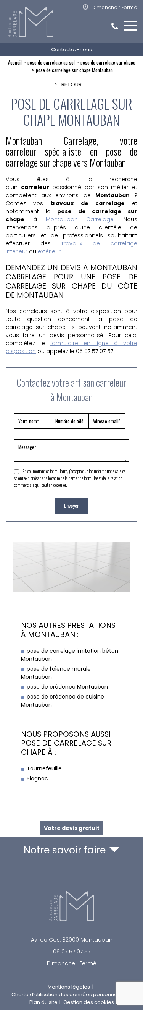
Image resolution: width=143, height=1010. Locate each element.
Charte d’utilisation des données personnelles (68, 994)
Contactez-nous (71, 49)
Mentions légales (69, 987)
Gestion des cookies (88, 1002)
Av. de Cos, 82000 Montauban (71, 940)
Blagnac (37, 778)
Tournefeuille (44, 768)
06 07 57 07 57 (71, 951)
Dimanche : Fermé (71, 963)
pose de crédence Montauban (67, 687)
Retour (71, 84)
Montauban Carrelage (80, 219)
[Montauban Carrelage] (71, 22)
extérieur (49, 251)
